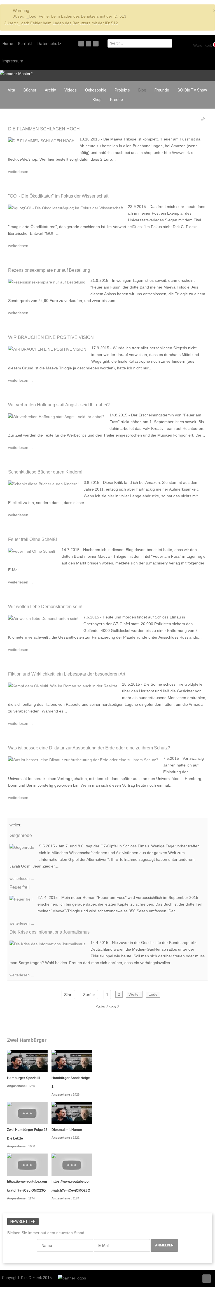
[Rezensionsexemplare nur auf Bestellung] (46, 281)
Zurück (89, 994)
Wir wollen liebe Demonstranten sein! (45, 606)
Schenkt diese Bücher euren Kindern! (45, 471)
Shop (97, 99)
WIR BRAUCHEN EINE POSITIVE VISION (51, 337)
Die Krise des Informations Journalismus (50, 931)
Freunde (162, 90)
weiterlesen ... (20, 171)
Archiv (50, 90)
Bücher (30, 90)
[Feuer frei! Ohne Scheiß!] (32, 550)
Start (68, 994)
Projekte (122, 90)
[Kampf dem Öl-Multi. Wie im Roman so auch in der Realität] (62, 685)
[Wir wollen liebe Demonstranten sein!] (43, 618)
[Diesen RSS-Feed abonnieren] (203, 119)
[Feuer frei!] (21, 898)
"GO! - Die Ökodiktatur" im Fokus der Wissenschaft (58, 195)
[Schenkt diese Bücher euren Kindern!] (43, 483)
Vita (11, 90)
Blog (142, 90)
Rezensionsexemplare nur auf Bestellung (49, 270)
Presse (116, 99)
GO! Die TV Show (192, 90)
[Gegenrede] (22, 847)
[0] (199, 45)
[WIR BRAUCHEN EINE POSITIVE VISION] (47, 349)
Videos (70, 90)
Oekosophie (95, 90)
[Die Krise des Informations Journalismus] (47, 943)
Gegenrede (21, 835)
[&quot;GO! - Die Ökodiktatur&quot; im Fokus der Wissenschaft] (65, 207)
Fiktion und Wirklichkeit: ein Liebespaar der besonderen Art (66, 673)
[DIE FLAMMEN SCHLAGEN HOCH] (41, 140)
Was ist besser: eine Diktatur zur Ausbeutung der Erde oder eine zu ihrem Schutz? (89, 747)
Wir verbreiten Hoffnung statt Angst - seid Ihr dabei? (59, 404)
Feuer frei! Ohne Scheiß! (32, 539)
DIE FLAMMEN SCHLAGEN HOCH (44, 128)
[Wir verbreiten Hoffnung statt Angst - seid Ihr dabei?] (56, 416)
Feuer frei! (20, 887)
